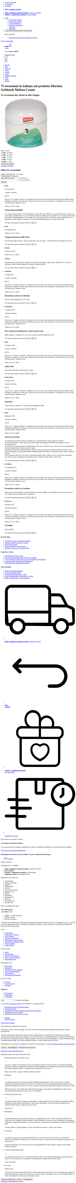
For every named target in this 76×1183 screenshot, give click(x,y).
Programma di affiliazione (13, 975)
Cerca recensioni (24, 180)
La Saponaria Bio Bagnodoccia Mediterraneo (19, 561)
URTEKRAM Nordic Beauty (14, 556)
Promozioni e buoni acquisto (14, 940)
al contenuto (8, 4)
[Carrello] (40, 61)
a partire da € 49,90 (23, 13)
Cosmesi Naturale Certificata (14, 970)
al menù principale (10, 2)
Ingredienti (8, 968)
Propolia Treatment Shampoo (14, 571)
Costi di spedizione (15, 23)
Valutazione (15, 176)
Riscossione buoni (10, 959)
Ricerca (4, 182)
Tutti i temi (12, 29)
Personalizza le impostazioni (27, 1047)
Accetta (4, 1047)
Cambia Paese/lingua (22, 1000)
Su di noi (7, 982)
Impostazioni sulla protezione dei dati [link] (16, 1014)
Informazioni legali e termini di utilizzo (17, 1007)
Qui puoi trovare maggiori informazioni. (13, 850)
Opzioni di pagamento (16, 25)
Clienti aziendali (10, 943)
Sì (27, 223)
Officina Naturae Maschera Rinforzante (17, 563)
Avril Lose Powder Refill (12, 573)
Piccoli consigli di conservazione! (15, 546)
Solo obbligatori (12, 1047)
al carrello (8, 6)
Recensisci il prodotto (8, 164)
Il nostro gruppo (10, 984)
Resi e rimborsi (9, 936)
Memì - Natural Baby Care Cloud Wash (17, 578)
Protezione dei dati (10, 1009)
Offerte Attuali (9, 973)
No (33, 223)
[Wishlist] (6, 58)
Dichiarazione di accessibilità (14, 1012)
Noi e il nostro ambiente (12, 971)
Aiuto (6, 18)
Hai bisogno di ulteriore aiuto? (14, 942)
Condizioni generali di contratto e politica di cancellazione (23, 1011)
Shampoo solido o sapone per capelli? (16, 543)
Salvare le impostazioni (8, 1179)
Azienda (7, 1017)
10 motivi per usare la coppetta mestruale (17, 541)
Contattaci (12, 27)
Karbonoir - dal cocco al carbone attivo (17, 548)
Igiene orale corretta (11, 544)
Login (7, 48)
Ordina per (24, 178)
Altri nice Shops (10, 1019)
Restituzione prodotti (15, 21)
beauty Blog (8, 966)
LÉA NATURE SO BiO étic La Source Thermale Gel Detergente (25, 559)
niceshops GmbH (15, 1004)
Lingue (20, 174)
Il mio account (9, 945)
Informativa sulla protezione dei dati (63, 1044)
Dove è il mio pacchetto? (12, 957)
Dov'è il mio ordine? (15, 20)
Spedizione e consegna (12, 934)
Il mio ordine (9, 933)
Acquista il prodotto (7, 166)
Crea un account (10, 55)
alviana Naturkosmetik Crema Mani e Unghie (19, 576)
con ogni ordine (20, 14)
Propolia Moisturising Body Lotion (16, 574)
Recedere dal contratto (8, 1023)
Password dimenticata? (12, 956)
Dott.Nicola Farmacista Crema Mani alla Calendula (21, 558)
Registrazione (9, 954)
